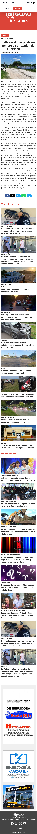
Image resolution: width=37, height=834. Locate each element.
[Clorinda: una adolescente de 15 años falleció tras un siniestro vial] (18, 358)
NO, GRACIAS (6, 8)
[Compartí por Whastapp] (23, 195)
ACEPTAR (17, 8)
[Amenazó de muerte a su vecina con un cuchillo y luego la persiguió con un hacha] (18, 433)
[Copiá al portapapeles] (29, 195)
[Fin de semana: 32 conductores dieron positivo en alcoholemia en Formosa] (18, 408)
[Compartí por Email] (18, 195)
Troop (24, 832)
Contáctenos (25, 827)
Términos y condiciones (14, 827)
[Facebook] (11, 20)
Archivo (20, 828)
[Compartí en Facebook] (7, 195)
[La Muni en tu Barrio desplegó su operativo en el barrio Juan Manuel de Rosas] (18, 491)
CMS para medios (16, 832)
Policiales (5, 35)
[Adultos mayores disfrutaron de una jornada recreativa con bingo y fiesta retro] (18, 466)
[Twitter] (19, 20)
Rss (16, 828)
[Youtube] (23, 20)
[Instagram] (15, 20)
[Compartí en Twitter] (12, 195)
